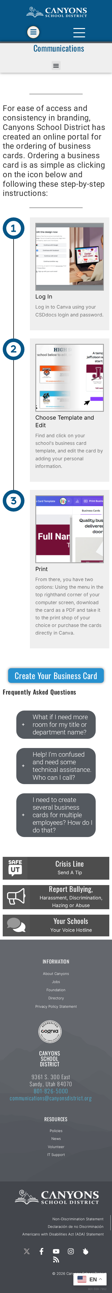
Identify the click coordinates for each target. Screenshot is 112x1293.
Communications (58, 48)
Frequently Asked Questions (39, 691)
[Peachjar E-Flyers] (85, 1251)
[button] (56, 65)
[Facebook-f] (41, 1251)
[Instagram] (71, 1251)
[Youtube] (56, 1251)
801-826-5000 (51, 1091)
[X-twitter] (27, 1251)
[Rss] (56, 1260)
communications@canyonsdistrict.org (51, 1098)
